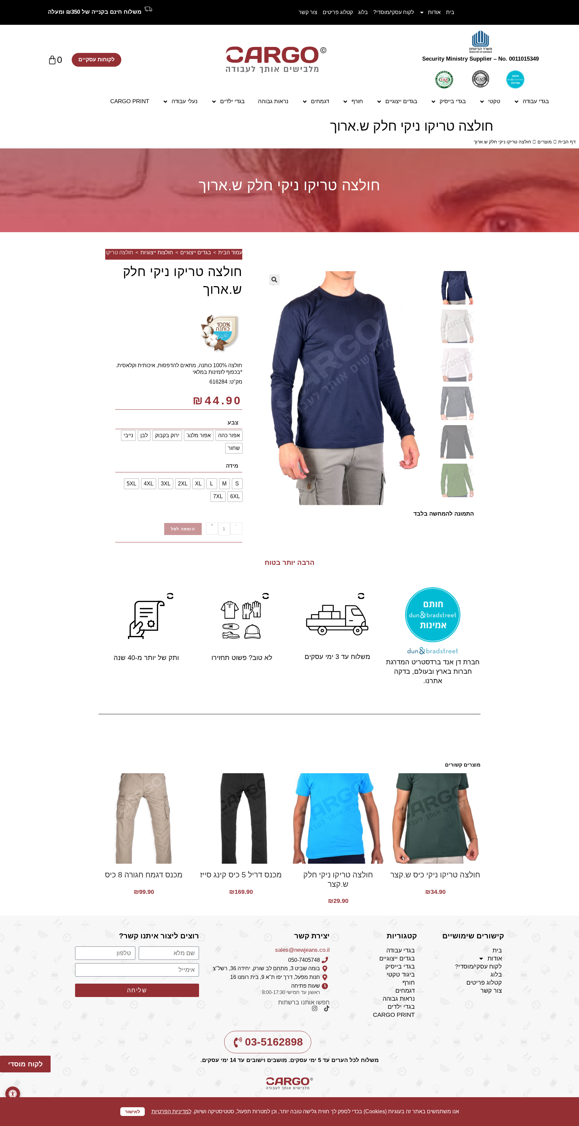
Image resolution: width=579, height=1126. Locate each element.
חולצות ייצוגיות (156, 252)
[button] (12, 1093)
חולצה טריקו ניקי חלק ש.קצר (338, 879)
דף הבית (567, 141)
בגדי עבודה (536, 101)
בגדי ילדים (232, 101)
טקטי (494, 101)
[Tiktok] (324, 1011)
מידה (232, 466)
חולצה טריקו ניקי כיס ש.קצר (435, 874)
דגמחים (320, 101)
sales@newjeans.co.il (302, 950)
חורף (357, 101)
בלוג (363, 12)
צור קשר (308, 12)
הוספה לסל (183, 529)
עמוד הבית (230, 252)
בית (450, 12)
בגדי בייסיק (453, 101)
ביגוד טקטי (401, 974)
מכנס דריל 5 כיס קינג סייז (241, 874)
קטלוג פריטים (338, 12)
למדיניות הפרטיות (171, 1111)
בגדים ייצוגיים (401, 101)
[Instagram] (312, 1011)
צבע (233, 422)
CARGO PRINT (129, 101)
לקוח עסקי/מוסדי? (393, 12)
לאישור (132, 1111)
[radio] (229, 435)
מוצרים (544, 141)
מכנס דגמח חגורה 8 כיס (144, 874)
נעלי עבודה (185, 101)
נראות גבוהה (273, 101)
